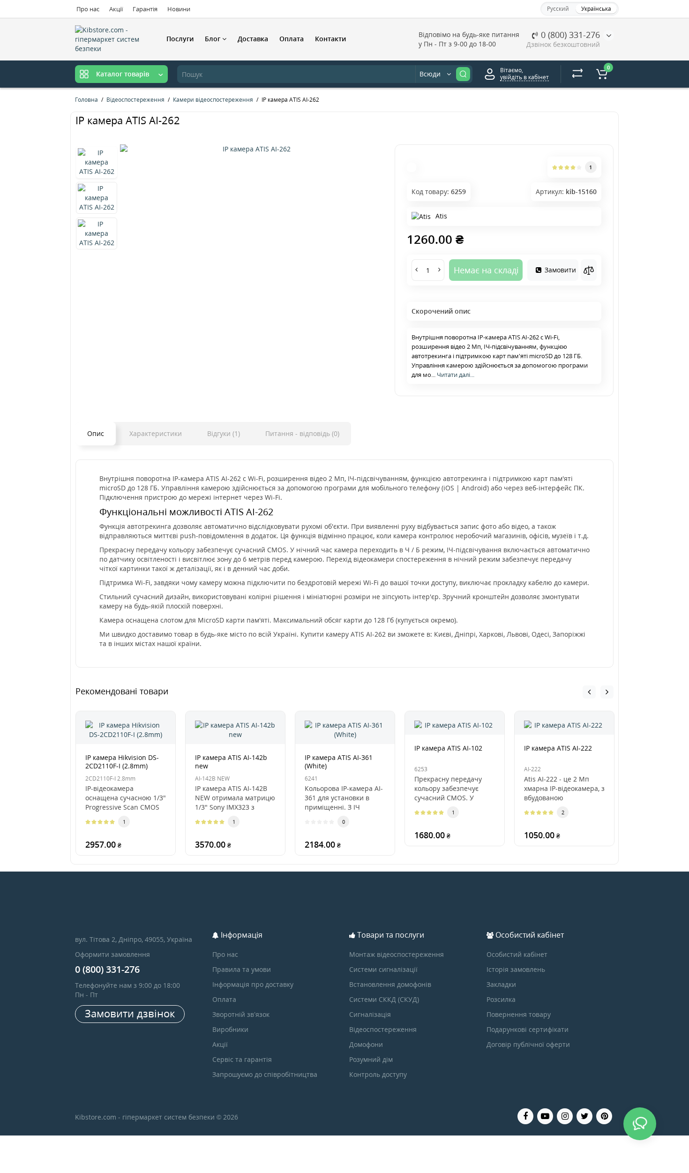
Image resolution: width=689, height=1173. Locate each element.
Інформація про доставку (252, 984)
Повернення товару (519, 1014)
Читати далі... (455, 374)
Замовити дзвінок (130, 1013)
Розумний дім (371, 1059)
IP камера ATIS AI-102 (448, 748)
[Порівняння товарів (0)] (577, 74)
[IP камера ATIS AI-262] (252, 149)
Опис (95, 433)
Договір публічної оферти (528, 1044)
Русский (558, 9)
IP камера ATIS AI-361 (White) (339, 761)
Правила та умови (241, 969)
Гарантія (145, 9)
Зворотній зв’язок (241, 1014)
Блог (213, 38)
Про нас (87, 9)
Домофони (366, 1044)
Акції (116, 9)
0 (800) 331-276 (569, 34)
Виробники (230, 1029)
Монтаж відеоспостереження (396, 954)
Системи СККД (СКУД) (384, 999)
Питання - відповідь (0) (302, 433)
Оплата (291, 38)
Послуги (180, 38)
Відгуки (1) (223, 433)
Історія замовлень (516, 969)
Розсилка (501, 999)
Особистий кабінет (517, 954)
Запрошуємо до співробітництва (264, 1074)
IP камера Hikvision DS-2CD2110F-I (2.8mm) (122, 761)
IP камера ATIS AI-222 (558, 748)
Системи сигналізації (383, 969)
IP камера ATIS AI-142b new (231, 761)
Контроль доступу (378, 1074)
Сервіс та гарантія (242, 1059)
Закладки (501, 984)
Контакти (330, 38)
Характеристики (155, 433)
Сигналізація (370, 1014)
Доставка (253, 38)
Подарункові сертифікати (528, 1029)
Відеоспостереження (383, 1029)
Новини (178, 9)
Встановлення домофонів (390, 984)
